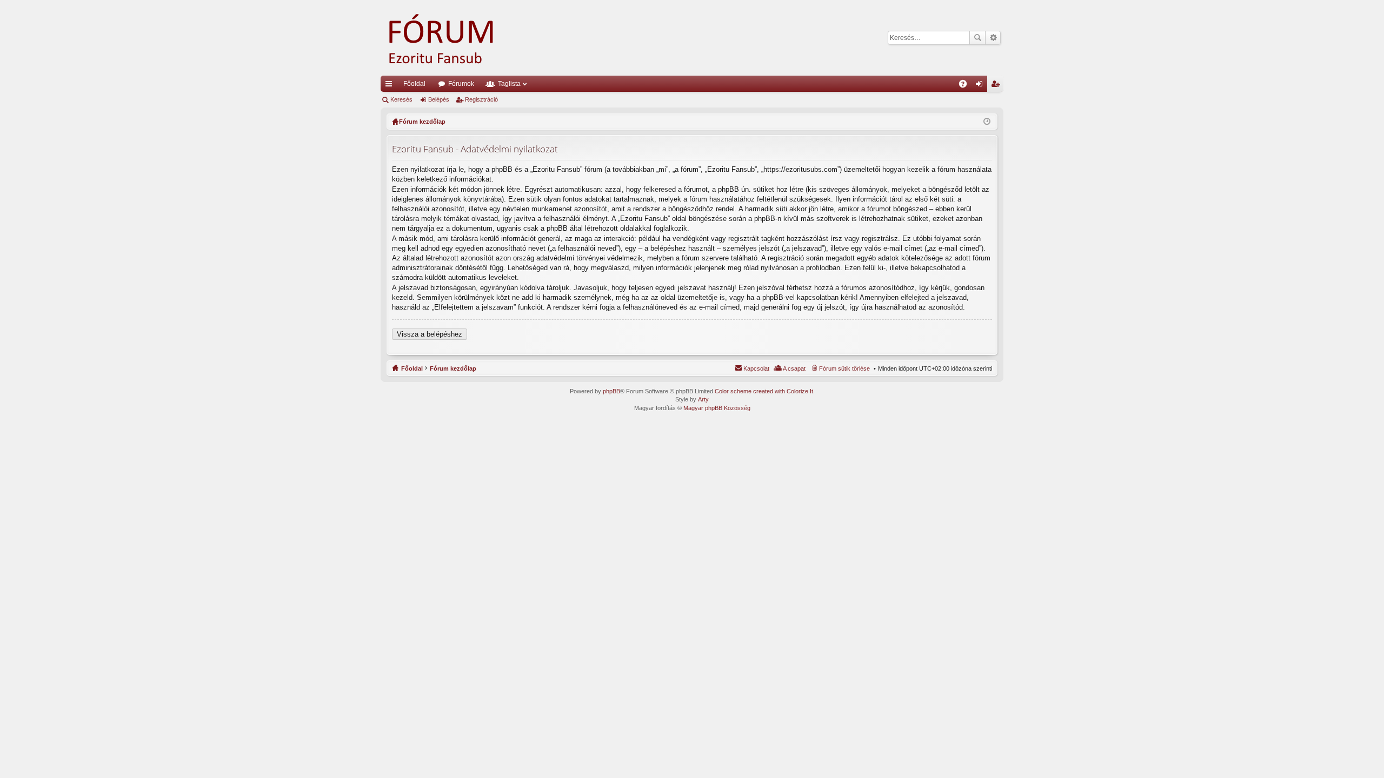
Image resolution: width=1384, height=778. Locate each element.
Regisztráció (481, 99)
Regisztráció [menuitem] (997, 86)
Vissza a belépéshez (429, 334)
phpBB (611, 391)
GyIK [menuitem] (966, 86)
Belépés (438, 99)
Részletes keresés (993, 37)
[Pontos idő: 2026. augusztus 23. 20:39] (986, 121)
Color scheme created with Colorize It (764, 391)
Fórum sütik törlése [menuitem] (844, 368)
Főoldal (414, 84)
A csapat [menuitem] (794, 368)
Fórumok (461, 84)
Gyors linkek (391, 86)
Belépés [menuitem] (981, 86)
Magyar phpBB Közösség (716, 408)
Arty (703, 399)
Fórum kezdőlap (453, 368)
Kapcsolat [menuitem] (756, 368)
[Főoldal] (456, 38)
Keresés (977, 37)
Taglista (509, 84)
